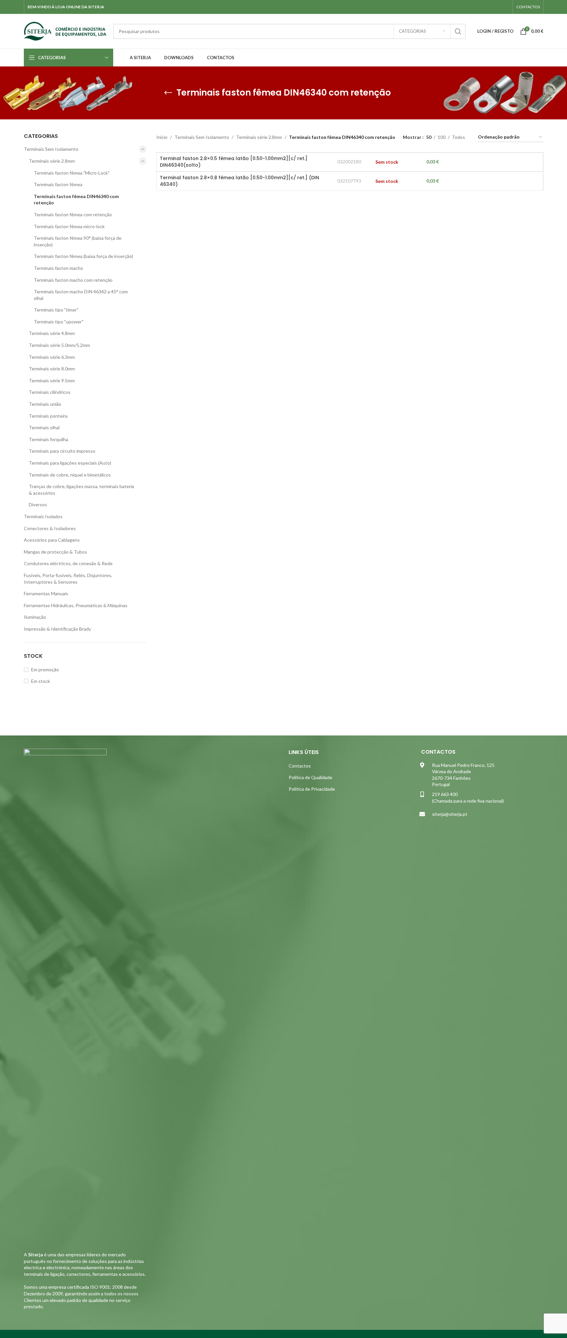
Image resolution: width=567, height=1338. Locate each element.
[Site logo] (65, 30)
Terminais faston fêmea (58, 184)
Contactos (300, 766)
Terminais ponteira (48, 416)
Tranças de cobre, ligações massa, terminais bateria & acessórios (81, 489)
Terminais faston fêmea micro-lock (69, 226)
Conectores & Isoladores (50, 528)
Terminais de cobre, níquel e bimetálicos (70, 475)
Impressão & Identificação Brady (57, 629)
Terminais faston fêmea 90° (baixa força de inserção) (77, 241)
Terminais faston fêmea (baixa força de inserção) (83, 256)
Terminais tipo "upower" (58, 321)
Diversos (38, 504)
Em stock (40, 681)
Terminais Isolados (43, 516)
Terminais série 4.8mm (52, 333)
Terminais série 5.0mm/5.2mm (59, 345)
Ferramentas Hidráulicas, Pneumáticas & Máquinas (75, 605)
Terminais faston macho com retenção (73, 280)
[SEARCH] (458, 31)
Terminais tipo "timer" (56, 310)
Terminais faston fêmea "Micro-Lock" (72, 173)
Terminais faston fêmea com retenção (73, 214)
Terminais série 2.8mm (52, 161)
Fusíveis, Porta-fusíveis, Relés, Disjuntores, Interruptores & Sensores (68, 578)
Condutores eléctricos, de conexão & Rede (68, 563)
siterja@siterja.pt (449, 814)
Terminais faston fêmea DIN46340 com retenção (76, 199)
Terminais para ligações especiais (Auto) (70, 463)
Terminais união (45, 404)
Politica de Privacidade (312, 789)
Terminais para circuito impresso (62, 451)
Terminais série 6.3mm (52, 357)
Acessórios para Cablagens (52, 540)
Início (161, 137)
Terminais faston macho (58, 268)
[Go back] (168, 93)
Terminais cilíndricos (50, 392)
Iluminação (35, 617)
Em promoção (45, 669)
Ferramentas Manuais (46, 593)
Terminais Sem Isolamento (51, 149)
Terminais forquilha (48, 439)
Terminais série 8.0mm (52, 368)
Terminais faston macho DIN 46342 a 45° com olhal (81, 295)
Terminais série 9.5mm (52, 380)
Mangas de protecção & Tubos (55, 552)
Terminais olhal (44, 427)
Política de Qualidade (310, 777)
